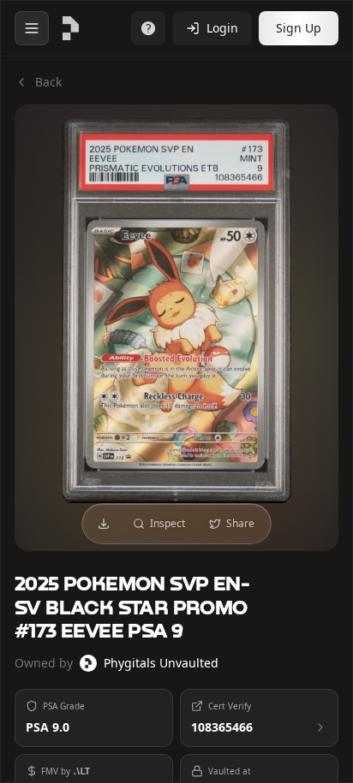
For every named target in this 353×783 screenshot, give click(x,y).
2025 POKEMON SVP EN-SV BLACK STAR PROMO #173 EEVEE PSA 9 (132, 608)
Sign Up (298, 28)
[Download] (103, 523)
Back (48, 82)
